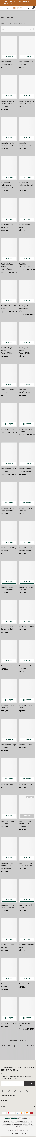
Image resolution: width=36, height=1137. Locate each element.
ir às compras (26, 4)
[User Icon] (28, 8)
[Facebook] (2, 1091)
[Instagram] (8, 1091)
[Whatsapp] (27, 1091)
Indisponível (27, 816)
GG (3, 51)
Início (3, 23)
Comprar (9, 56)
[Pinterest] (14, 1091)
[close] (34, 3)
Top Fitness (11, 23)
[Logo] (18, 8)
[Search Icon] (9, 8)
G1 (3, 83)
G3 (3, 90)
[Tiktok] (20, 1091)
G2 (3, 87)
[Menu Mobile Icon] (2, 8)
